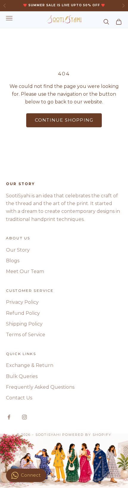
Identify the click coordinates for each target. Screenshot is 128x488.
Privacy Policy (22, 302)
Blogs (12, 261)
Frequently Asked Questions (40, 387)
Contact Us (19, 398)
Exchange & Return (29, 365)
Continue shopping (64, 120)
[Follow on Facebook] (9, 417)
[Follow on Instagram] (24, 417)
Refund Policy (23, 313)
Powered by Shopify (86, 435)
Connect (30, 475)
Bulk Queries (22, 376)
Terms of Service (25, 334)
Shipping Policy (24, 324)
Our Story (18, 250)
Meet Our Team (25, 271)
